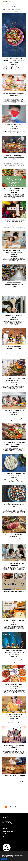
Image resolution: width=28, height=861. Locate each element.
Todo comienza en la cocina (14, 563)
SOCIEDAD (4, 833)
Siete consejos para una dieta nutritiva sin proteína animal (14, 380)
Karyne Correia (14, 688)
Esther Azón (14, 414)
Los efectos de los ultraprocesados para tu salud (14, 285)
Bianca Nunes (15, 777)
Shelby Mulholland (14, 288)
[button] (25, 1)
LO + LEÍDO (4, 836)
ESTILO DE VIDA (6, 9)
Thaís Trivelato (14, 224)
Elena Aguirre (15, 128)
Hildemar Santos (14, 256)
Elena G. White (14, 97)
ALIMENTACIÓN (9, 11)
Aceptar (4, 858)
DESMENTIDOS (18, 11)
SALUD (3, 830)
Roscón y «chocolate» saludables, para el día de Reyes (14, 157)
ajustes (11, 856)
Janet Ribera (14, 64)
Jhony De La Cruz (14, 536)
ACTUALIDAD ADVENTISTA (8, 831)
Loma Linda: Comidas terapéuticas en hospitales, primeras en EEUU (14, 653)
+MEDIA (3, 835)
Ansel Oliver (14, 656)
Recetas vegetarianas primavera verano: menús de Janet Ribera (14, 60)
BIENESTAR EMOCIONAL (17, 9)
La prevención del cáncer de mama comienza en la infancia (14, 252)
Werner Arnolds (14, 718)
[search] (22, 1)
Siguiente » (20, 806)
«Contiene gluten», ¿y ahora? (14, 776)
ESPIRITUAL (4, 828)
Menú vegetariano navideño (14, 592)
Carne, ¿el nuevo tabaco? (14, 535)
